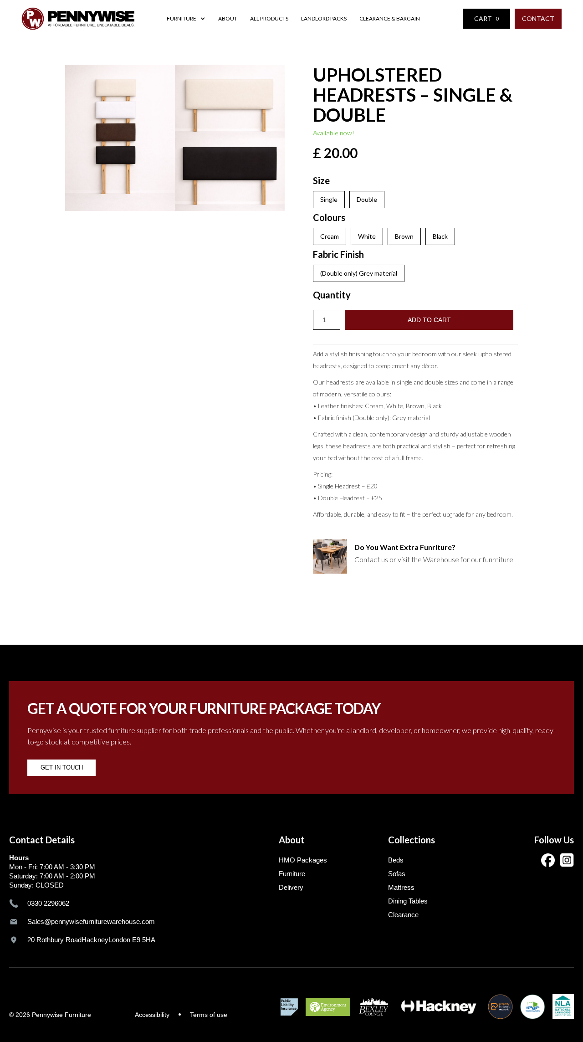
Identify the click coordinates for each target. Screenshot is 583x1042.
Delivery (291, 887)
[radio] (329, 199)
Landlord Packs (324, 18)
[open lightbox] (175, 138)
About (227, 18)
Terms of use (208, 1014)
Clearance (403, 915)
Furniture (292, 874)
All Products (269, 18)
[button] (186, 19)
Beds (396, 860)
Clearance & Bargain (390, 18)
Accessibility (152, 1014)
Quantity (332, 294)
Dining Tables (408, 901)
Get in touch (62, 767)
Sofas (396, 874)
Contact (538, 18)
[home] (77, 18)
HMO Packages (303, 860)
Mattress (401, 887)
